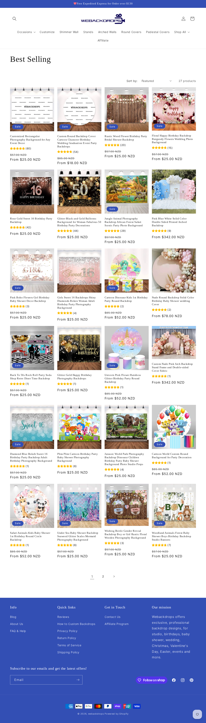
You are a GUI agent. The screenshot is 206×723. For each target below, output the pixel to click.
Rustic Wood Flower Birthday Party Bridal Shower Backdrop (126, 138)
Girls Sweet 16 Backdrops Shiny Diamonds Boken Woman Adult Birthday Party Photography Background (76, 302)
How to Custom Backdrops (76, 624)
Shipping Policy (68, 652)
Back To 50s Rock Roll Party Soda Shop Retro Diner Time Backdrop (31, 376)
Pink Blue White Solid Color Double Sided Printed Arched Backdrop (169, 222)
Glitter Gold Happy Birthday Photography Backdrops (74, 376)
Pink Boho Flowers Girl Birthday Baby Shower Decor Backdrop (30, 299)
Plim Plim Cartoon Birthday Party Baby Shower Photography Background (77, 457)
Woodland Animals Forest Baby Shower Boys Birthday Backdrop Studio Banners (171, 536)
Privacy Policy (67, 631)
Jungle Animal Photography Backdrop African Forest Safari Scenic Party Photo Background (124, 222)
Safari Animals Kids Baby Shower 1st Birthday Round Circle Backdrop (30, 536)
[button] (14, 18)
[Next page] (113, 576)
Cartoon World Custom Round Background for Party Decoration (172, 455)
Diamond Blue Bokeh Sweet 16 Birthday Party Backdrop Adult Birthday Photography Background (31, 457)
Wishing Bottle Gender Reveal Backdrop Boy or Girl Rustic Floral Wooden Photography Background (126, 534)
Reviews (63, 617)
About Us (16, 624)
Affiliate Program (117, 624)
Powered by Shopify (117, 713)
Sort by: (132, 81)
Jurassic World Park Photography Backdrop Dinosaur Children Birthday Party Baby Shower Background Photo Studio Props (124, 459)
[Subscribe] (77, 680)
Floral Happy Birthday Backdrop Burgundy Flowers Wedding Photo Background (172, 139)
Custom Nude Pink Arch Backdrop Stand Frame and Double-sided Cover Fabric (172, 367)
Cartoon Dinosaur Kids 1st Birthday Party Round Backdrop (126, 299)
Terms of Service (69, 645)
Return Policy (66, 638)
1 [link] (92, 576)
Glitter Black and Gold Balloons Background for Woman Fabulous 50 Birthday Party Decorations (79, 222)
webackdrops (96, 713)
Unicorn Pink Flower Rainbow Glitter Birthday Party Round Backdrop (123, 378)
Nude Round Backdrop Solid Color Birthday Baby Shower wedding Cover (173, 301)
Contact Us (113, 617)
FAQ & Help (18, 631)
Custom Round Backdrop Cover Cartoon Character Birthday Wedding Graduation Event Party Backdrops (77, 141)
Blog (13, 617)
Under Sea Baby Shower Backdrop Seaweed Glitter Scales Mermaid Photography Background (77, 536)
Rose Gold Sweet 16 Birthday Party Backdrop (31, 220)
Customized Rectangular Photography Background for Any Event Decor (30, 140)
